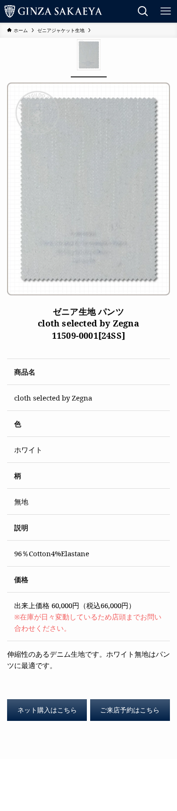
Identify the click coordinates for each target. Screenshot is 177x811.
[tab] (89, 57)
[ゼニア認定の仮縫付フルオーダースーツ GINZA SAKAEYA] (53, 11)
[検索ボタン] (143, 11)
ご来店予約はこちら (130, 710)
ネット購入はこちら (47, 710)
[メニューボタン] (165, 11)
